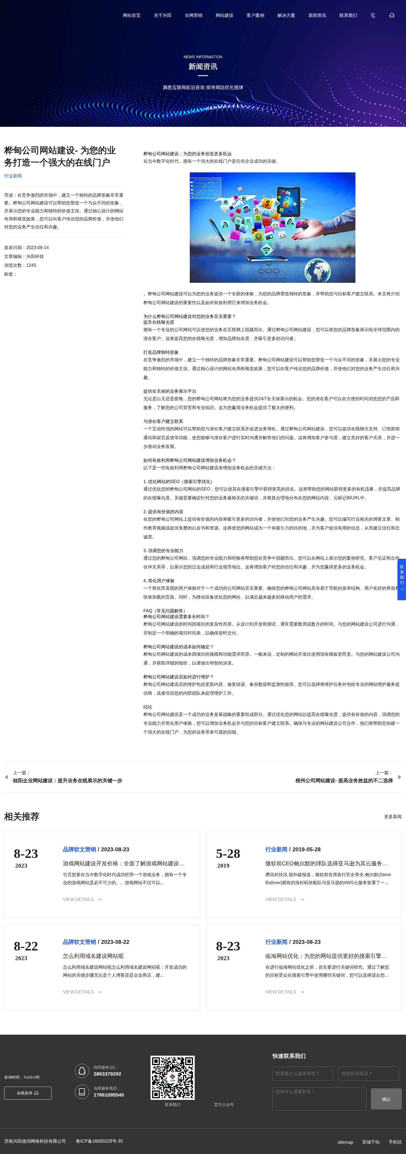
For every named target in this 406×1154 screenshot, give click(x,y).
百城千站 (371, 1142)
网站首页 (132, 15)
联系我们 (348, 15)
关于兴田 (163, 15)
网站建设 (224, 15)
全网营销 (193, 15)
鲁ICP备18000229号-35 (99, 1141)
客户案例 (255, 15)
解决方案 (286, 15)
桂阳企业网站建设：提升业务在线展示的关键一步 (67, 780)
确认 (386, 1099)
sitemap (345, 1142)
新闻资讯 (317, 15)
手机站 (395, 1142)
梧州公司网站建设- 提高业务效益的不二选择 (344, 780)
